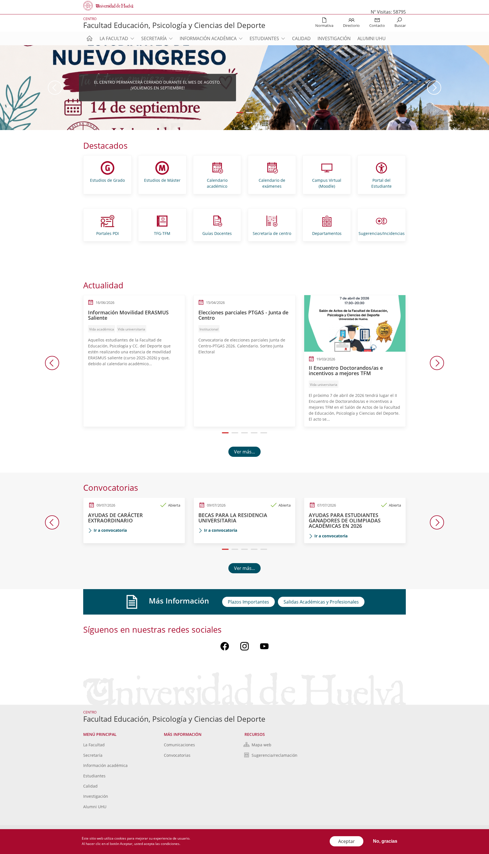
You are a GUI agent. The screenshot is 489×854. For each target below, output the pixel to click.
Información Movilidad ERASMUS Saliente (128, 315)
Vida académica (101, 329)
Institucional (209, 329)
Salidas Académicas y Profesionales (321, 602)
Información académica (208, 38)
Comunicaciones (179, 744)
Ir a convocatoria (110, 530)
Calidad (301, 38)
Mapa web (261, 744)
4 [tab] (254, 432)
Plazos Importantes (248, 602)
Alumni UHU (371, 38)
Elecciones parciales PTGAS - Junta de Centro (243, 315)
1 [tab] (240, 112)
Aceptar (346, 841)
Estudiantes (264, 38)
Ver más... (244, 452)
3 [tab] (244, 432)
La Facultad (114, 38)
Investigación (334, 38)
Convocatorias (177, 755)
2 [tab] (249, 112)
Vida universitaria (131, 329)
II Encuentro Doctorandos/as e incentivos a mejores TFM (346, 370)
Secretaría (154, 38)
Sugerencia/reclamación (274, 755)
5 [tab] (264, 432)
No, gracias (385, 841)
